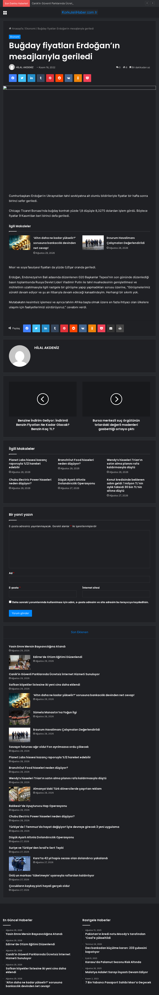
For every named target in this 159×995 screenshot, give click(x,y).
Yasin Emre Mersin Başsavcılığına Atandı (37, 646)
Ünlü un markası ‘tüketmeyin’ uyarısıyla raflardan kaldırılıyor (51, 875)
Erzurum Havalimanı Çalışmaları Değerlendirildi (66, 730)
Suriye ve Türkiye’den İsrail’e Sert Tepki (36, 848)
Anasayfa (17, 28)
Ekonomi (30, 28)
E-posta (15, 587)
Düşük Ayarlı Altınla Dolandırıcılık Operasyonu (76, 481)
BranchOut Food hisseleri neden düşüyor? (76, 462)
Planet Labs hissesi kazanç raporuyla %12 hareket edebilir (28, 463)
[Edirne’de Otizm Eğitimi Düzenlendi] (19, 662)
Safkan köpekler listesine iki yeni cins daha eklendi (44, 685)
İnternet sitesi (91, 587)
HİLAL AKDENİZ (25, 67)
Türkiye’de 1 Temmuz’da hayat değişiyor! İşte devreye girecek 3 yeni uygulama (64, 827)
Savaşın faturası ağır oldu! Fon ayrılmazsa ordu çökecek (49, 747)
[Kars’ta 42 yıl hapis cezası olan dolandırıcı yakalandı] (19, 863)
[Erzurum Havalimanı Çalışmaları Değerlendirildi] (93, 242)
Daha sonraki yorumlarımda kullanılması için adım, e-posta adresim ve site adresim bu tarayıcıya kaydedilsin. (80, 602)
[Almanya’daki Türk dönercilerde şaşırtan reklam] (19, 794)
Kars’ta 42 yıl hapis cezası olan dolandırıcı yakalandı (70, 858)
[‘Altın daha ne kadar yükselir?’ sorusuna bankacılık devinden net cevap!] (19, 242)
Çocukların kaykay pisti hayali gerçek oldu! (39, 886)
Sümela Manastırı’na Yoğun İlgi (55, 712)
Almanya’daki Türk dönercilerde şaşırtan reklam (67, 789)
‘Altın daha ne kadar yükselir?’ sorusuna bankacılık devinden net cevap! (54, 243)
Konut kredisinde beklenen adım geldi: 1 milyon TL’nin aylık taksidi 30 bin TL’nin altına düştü (125, 485)
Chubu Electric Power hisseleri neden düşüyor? (30, 481)
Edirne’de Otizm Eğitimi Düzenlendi (57, 657)
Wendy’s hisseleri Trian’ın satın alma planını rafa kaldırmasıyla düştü (125, 463)
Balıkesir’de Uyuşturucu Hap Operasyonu (38, 806)
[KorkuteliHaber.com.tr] (79, 12)
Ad (11, 573)
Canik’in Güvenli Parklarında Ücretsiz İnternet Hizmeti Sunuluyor (71, 3)
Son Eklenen (79, 632)
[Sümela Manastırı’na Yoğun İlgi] (19, 717)
